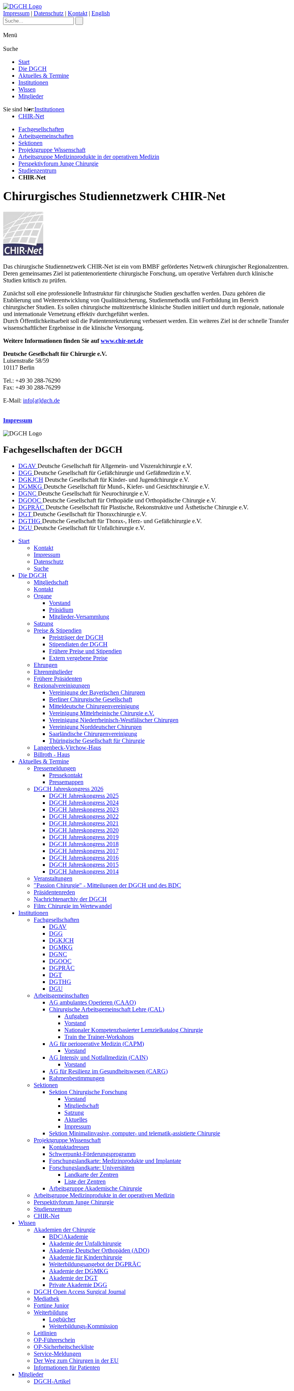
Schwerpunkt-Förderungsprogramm (92, 1154)
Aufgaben (76, 1016)
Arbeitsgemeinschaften (46, 136)
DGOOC (30, 500)
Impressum (16, 13)
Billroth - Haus (52, 754)
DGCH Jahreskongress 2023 (84, 809)
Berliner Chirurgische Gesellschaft (90, 699)
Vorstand (59, 603)
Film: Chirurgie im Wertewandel (73, 906)
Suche (41, 568)
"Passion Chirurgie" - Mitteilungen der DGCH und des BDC (107, 885)
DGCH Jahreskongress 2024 (84, 802)
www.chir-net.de (122, 341)
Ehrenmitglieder (53, 672)
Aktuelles (75, 1119)
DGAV (28, 466)
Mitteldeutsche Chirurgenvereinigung (94, 706)
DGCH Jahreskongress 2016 (84, 857)
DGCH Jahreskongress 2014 (84, 871)
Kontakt (77, 13)
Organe (43, 596)
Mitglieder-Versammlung (79, 616)
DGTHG (30, 521)
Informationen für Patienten (67, 1367)
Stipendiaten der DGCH (78, 644)
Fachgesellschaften (41, 129)
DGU (26, 528)
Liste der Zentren (85, 1181)
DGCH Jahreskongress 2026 (68, 789)
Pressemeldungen (55, 768)
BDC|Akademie (68, 1236)
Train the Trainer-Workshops (99, 1037)
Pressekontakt (65, 775)
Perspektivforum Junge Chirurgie (58, 163)
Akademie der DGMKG (78, 1271)
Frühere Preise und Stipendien (85, 651)
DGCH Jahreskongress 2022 (84, 816)
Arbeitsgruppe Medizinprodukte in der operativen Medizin (88, 156)
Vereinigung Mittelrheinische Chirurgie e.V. (101, 713)
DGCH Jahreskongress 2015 (84, 864)
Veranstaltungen (53, 878)
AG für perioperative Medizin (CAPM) (96, 1043)
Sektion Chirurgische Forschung (88, 1092)
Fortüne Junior (51, 1305)
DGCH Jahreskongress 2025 (84, 796)
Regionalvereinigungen (62, 685)
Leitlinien (45, 1333)
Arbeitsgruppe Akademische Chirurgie (95, 1188)
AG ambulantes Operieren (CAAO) (92, 1002)
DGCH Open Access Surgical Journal (80, 1291)
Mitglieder (30, 96)
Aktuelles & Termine (43, 75)
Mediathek (46, 1298)
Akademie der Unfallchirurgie (85, 1243)
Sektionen (30, 143)
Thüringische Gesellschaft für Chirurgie (97, 740)
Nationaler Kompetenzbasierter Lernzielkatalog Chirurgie (133, 1030)
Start (23, 62)
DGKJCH (30, 479)
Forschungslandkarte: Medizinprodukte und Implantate (115, 1161)
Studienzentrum (37, 170)
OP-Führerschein (54, 1340)
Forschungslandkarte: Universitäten (91, 1167)
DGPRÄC (32, 507)
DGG (26, 473)
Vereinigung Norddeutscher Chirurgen (95, 727)
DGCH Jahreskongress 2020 (84, 830)
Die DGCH (32, 68)
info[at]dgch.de (41, 400)
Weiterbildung (51, 1312)
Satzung (43, 623)
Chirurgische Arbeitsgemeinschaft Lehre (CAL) (106, 1009)
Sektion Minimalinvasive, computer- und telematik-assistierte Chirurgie (134, 1133)
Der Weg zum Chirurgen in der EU (76, 1360)
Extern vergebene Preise (78, 658)
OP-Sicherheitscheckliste (64, 1347)
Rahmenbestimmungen (77, 1078)
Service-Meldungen (57, 1353)
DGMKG (31, 486)
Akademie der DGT (73, 1278)
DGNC (28, 493)
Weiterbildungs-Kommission (83, 1326)
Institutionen (33, 82)
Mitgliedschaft (51, 582)
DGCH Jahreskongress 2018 (84, 844)
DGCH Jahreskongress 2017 (84, 851)
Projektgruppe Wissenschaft (51, 150)
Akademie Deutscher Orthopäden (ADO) (99, 1250)
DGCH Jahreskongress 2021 (84, 823)
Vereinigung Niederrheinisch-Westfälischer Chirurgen (113, 720)
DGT (25, 514)
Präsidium (61, 610)
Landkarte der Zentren (91, 1174)
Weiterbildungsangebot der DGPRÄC (95, 1264)
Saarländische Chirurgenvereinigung (93, 734)
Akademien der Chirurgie (64, 1229)
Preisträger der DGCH (76, 637)
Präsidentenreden (54, 892)
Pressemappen (66, 782)
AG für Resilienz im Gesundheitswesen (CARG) (108, 1071)
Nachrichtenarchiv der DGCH (70, 899)
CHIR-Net (31, 116)
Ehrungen (45, 665)
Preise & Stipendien (58, 630)
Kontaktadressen (69, 1147)
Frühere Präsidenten (58, 678)
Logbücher (62, 1319)
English (100, 13)
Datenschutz (49, 13)
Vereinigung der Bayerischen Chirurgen (97, 692)
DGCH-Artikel (52, 1381)
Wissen (27, 89)
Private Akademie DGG (78, 1285)
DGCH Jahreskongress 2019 (84, 837)
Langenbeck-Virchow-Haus (67, 747)
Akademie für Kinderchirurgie (85, 1257)
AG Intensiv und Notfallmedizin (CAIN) (98, 1057)
